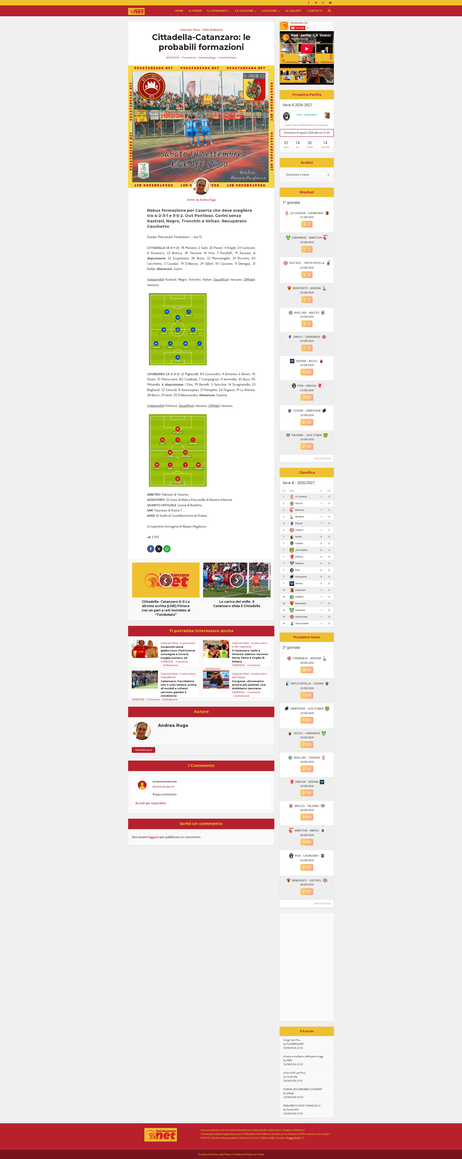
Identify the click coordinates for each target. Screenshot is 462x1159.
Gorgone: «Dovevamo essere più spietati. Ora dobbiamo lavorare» (249, 684)
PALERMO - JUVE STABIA (307, 435)
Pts (329, 491)
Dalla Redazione (212, 29)
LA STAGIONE (244, 10)
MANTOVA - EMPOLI (307, 830)
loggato (153, 837)
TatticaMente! (168, 677)
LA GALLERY (293, 10)
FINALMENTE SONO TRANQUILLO (302, 1105)
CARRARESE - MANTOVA (307, 237)
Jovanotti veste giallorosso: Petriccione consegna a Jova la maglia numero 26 (178, 652)
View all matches (322, 458)
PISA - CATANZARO (307, 114)
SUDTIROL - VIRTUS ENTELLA (306, 263)
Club (291, 491)
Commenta (182, 661)
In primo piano (187, 643)
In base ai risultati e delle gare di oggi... (304, 1056)
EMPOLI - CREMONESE (306, 337)
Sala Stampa (238, 677)
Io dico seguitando (242, 646)
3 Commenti (153, 699)
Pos (284, 491)
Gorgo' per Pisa (291, 1040)
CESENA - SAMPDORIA (307, 410)
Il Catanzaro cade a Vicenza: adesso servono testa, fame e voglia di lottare (250, 656)
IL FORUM (195, 10)
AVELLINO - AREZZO (306, 312)
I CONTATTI (314, 10)
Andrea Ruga (208, 57)
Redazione (172, 665)
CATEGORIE (269, 10)
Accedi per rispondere (150, 803)
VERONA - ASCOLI (307, 361)
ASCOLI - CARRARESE (307, 733)
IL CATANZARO (217, 10)
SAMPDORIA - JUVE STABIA (307, 708)
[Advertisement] (307, 967)
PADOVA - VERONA (306, 781)
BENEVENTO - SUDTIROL (307, 880)
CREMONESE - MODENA (307, 658)
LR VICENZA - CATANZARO (306, 213)
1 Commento (189, 57)
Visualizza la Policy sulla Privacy (214, 1154)
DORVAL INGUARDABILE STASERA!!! (302, 1089)
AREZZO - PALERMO (307, 806)
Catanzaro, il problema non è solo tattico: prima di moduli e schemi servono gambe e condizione (179, 688)
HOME (179, 10)
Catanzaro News (190, 29)
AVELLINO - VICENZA (307, 757)
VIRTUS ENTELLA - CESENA (306, 683)
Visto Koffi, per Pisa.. (294, 1072)
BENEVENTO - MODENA (307, 288)
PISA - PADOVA (307, 385)
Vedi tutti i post (143, 750)
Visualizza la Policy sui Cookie (248, 1154)
